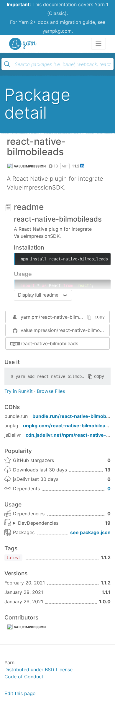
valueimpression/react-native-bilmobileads (65, 330)
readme (29, 207)
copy (100, 316)
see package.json (90, 532)
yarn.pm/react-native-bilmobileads (59, 317)
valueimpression (30, 166)
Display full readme (38, 295)
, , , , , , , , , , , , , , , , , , (35, 523)
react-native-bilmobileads (49, 343)
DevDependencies (38, 523)
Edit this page (19, 693)
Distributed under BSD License (38, 669)
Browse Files (51, 391)
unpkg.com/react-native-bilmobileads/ (68, 425)
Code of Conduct (23, 677)
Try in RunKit (18, 391)
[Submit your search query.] (7, 64)
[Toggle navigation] (98, 43)
